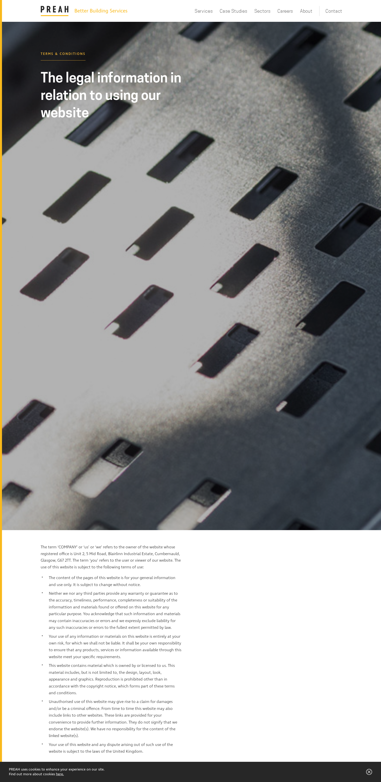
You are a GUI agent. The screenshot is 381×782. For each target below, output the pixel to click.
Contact (333, 11)
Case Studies (233, 11)
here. (60, 774)
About (306, 11)
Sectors (262, 11)
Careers (285, 11)
